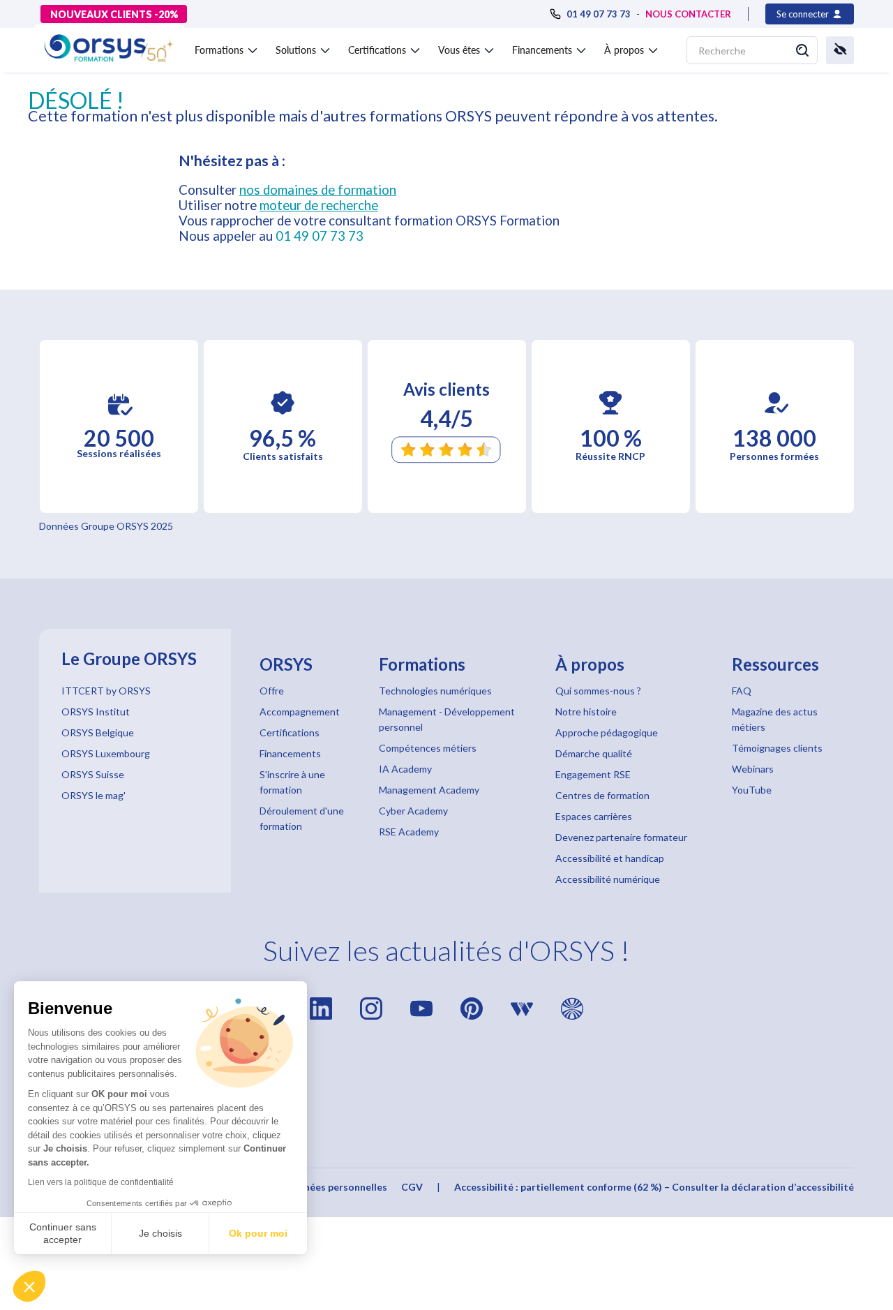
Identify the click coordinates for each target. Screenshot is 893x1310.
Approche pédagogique (606, 732)
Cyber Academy (413, 811)
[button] (29, 1286)
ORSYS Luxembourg (105, 753)
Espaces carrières (593, 816)
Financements (290, 753)
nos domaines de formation (317, 190)
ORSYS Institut (95, 711)
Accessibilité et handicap (609, 858)
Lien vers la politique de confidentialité (101, 1182)
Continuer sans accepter (62, 1233)
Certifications (290, 732)
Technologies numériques (435, 691)
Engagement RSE (593, 774)
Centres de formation (602, 795)
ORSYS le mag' (93, 795)
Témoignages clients (777, 748)
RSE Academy (409, 832)
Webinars (753, 769)
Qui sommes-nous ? (598, 691)
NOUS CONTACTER (688, 14)
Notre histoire (586, 711)
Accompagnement (300, 711)
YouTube (752, 790)
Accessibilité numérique (607, 879)
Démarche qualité (593, 753)
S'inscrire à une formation (292, 782)
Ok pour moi (258, 1233)
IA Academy (405, 769)
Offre (272, 691)
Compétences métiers (427, 748)
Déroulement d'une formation (302, 818)
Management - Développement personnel (447, 719)
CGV (412, 1187)
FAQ (741, 691)
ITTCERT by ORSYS (106, 691)
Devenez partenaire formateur (621, 837)
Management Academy (429, 790)
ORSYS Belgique (97, 732)
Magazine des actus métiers (775, 719)
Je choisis (160, 1233)
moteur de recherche (319, 205)
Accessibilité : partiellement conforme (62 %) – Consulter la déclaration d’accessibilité (654, 1187)
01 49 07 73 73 (319, 236)
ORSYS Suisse (92, 774)
